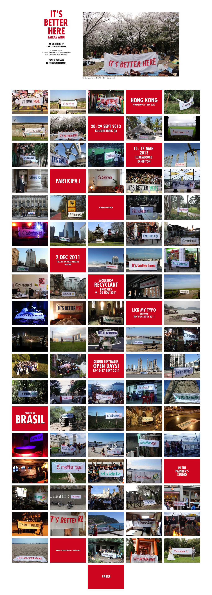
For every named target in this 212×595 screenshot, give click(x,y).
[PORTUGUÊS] (51, 63)
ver (144, 102)
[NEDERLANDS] (61, 63)
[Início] (57, 21)
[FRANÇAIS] (60, 60)
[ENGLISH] (52, 60)
